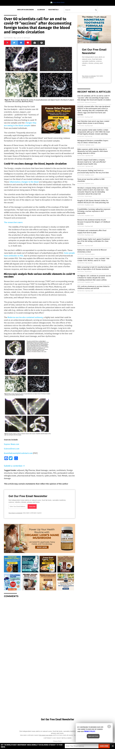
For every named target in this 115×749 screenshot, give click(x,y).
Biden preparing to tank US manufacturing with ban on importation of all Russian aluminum (94, 268)
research (40, 476)
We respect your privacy (46, 735)
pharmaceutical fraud (26, 476)
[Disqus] (39, 627)
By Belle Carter (90, 145)
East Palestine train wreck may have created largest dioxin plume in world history (93, 122)
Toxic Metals (62, 476)
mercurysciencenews (25, 9)
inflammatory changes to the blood (24, 182)
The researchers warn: (13, 222)
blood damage (42, 470)
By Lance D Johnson (90, 102)
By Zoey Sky (88, 136)
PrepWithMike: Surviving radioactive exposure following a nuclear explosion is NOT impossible (93, 211)
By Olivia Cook (89, 235)
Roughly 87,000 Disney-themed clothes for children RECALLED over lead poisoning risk (93, 202)
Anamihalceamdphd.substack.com (18, 453)
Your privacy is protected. (15, 513)
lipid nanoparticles (44, 473)
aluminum (41, 9)
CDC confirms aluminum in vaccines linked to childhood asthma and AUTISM (93, 287)
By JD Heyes (88, 196)
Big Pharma (30, 470)
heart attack (18, 473)
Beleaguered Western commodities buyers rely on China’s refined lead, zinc (92, 142)
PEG (54, 473)
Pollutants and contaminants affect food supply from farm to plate (91, 231)
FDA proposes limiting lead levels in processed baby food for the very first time (93, 172)
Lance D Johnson (23, 38)
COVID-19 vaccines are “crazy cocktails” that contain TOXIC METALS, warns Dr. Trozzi (93, 260)
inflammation (30, 473)
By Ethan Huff (89, 117)
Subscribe (104, 746)
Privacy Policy (57, 741)
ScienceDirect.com (11, 449)
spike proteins (50, 476)
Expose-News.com (11, 444)
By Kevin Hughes (90, 254)
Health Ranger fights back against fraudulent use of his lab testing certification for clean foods (93, 241)
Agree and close (93, 736)
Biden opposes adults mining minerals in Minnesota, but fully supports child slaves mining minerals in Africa (92, 151)
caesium (52, 470)
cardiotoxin (61, 470)
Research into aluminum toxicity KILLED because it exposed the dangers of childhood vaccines (93, 222)
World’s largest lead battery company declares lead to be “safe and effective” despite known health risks (91, 162)
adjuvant (20, 470)
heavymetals (53, 9)
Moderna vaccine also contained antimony (25, 317)
